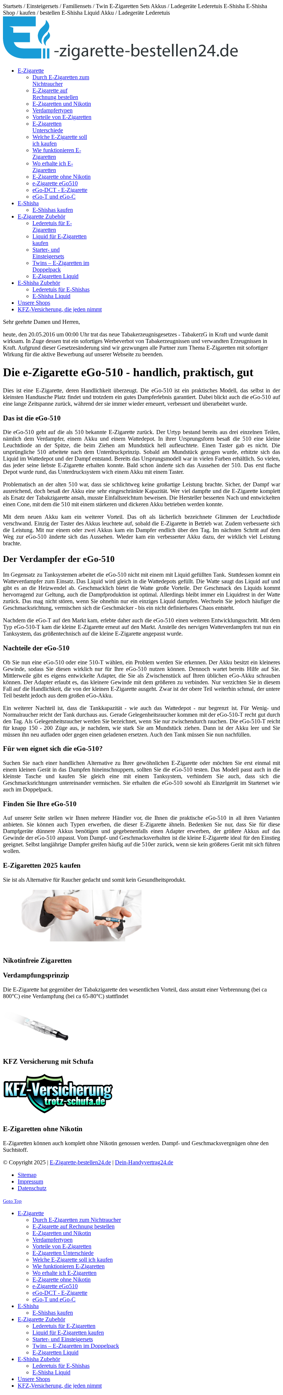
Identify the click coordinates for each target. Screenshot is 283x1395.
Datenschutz (32, 1188)
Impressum (30, 1181)
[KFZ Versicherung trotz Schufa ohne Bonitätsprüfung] (58, 1114)
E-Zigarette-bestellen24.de (80, 1162)
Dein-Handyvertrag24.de (144, 1162)
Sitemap (27, 1175)
